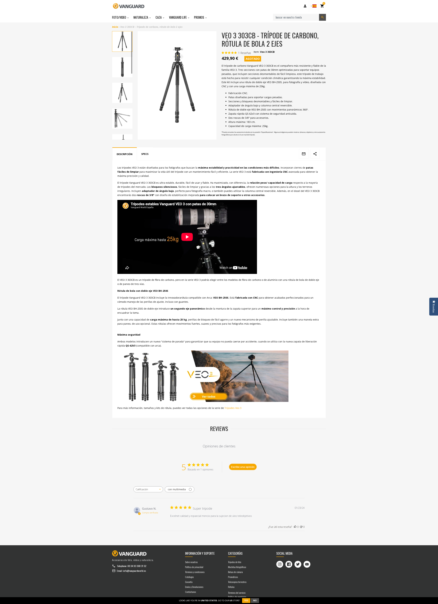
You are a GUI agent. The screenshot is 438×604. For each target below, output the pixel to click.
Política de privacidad (194, 567)
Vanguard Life (178, 17)
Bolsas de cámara (235, 572)
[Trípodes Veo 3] (219, 376)
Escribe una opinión (243, 467)
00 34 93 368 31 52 (136, 566)
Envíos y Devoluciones (194, 587)
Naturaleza (141, 17)
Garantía (188, 582)
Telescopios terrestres (237, 582)
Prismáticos (233, 577)
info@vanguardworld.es (134, 570)
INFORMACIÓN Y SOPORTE (200, 553)
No (255, 600)
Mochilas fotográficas (237, 567)
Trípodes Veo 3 (232, 408)
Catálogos (189, 577)
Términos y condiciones (194, 572)
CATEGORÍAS (235, 553)
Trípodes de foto (234, 562)
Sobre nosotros (191, 562)
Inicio (115, 26)
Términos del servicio (237, 592)
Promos (199, 17)
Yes (246, 600)
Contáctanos (190, 592)
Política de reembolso (237, 597)
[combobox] (148, 489)
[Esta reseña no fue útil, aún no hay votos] (301, 527)
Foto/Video (119, 17)
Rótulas (231, 587)
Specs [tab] (145, 154)
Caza (159, 17)
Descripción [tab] (124, 154)
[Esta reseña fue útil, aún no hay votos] (295, 527)
